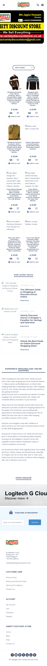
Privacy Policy (11, 577)
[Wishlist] (18, 113)
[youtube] (27, 655)
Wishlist (9, 616)
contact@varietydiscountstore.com (18, 563)
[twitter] (23, 655)
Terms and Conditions (14, 585)
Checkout (9, 613)
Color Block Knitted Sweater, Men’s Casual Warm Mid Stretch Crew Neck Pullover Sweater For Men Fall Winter (33, 195)
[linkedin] (31, 655)
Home (8, 632)
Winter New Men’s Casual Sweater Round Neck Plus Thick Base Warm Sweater (33, 145)
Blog (8, 636)
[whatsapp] (19, 655)
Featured (20, 68)
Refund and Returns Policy (16, 581)
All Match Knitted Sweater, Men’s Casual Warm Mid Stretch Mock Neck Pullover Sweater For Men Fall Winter (14, 147)
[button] (4, 5)
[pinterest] (34, 655)
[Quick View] (11, 113)
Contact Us (10, 589)
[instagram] (16, 655)
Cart (7, 609)
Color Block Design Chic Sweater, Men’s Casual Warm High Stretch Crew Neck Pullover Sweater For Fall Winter (14, 194)
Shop (8, 640)
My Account (10, 605)
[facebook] (12, 655)
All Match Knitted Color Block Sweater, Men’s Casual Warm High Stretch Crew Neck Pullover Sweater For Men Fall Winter (14, 97)
